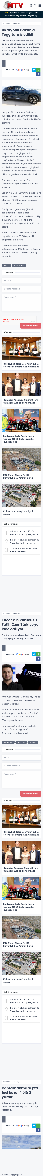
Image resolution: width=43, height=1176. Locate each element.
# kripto (33, 742)
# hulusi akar (19, 265)
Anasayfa (6, 23)
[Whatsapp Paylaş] (38, 70)
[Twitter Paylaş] (34, 70)
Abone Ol (10, 70)
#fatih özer (8, 742)
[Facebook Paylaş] (38, 74)
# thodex (21, 742)
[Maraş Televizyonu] (13, 5)
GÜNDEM (16, 23)
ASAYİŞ (16, 1081)
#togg (6, 265)
